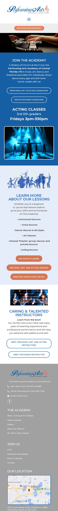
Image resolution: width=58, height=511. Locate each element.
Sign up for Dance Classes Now (29, 100)
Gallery (10, 424)
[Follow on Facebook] (9, 401)
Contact (11, 463)
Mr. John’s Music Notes (18, 433)
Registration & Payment (29, 28)
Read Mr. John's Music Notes (28, 277)
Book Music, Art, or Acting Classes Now (29, 91)
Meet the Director (16, 429)
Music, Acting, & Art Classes (20, 415)
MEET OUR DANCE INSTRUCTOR (28, 354)
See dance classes (29, 259)
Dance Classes (14, 420)
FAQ (9, 449)
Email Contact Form (19, 396)
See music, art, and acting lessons (29, 268)
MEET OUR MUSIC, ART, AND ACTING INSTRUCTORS (29, 343)
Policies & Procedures (17, 454)
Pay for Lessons (14, 458)
